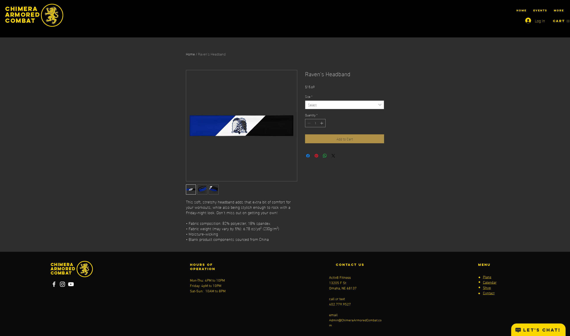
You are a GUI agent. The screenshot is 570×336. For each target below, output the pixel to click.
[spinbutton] (315, 123)
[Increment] (322, 123)
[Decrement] (308, 123)
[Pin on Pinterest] (316, 155)
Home (190, 54)
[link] (558, 21)
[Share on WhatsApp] (325, 155)
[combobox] (344, 104)
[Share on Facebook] (308, 155)
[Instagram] (62, 284)
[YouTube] (70, 284)
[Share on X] (333, 155)
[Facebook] (54, 284)
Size (308, 96)
